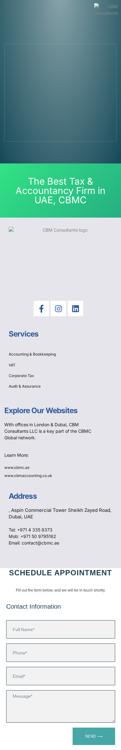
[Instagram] (58, 308)
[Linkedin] (75, 308)
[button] (12, 10)
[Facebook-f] (41, 308)
